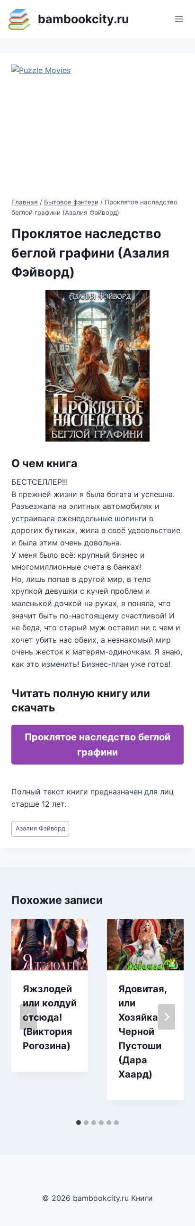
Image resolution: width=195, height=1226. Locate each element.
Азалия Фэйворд (40, 828)
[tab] (78, 1122)
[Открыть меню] (178, 18)
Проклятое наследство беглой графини (97, 744)
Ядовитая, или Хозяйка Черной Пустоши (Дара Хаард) (142, 1031)
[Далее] (166, 1017)
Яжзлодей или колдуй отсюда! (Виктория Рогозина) (50, 1017)
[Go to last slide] (28, 1017)
